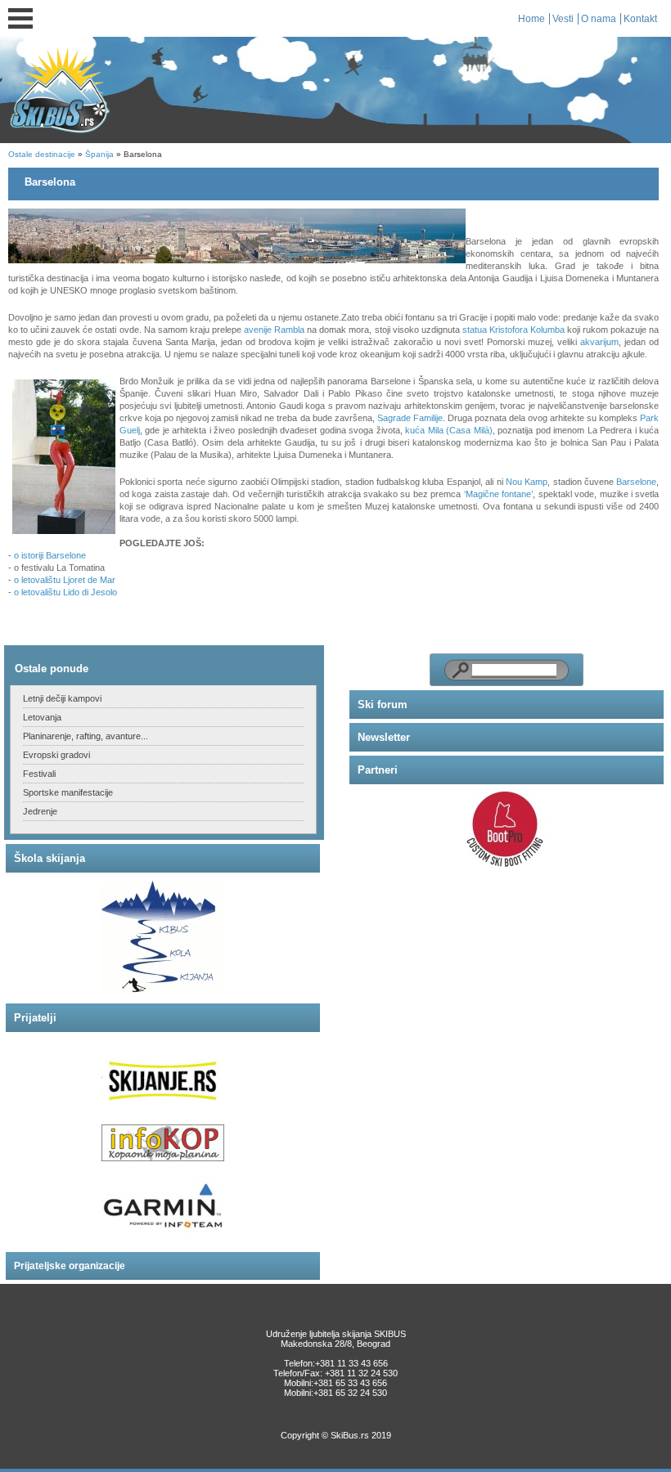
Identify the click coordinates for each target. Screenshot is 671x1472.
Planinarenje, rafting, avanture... (85, 736)
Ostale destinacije (41, 154)
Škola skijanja (49, 858)
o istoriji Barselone (50, 555)
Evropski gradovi (56, 755)
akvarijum (599, 342)
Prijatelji (35, 1018)
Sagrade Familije (410, 418)
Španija (99, 154)
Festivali (39, 774)
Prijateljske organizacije (69, 1266)
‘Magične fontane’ (497, 494)
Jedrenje (40, 811)
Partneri (378, 770)
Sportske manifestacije (68, 792)
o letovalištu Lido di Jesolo (65, 592)
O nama (598, 19)
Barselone (636, 482)
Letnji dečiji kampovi (62, 698)
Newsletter (384, 737)
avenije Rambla (274, 329)
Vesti (563, 19)
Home (531, 19)
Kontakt (640, 19)
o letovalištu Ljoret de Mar (64, 580)
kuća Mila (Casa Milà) (448, 430)
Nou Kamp (526, 482)
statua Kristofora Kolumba (513, 329)
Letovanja (42, 717)
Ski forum (383, 704)
